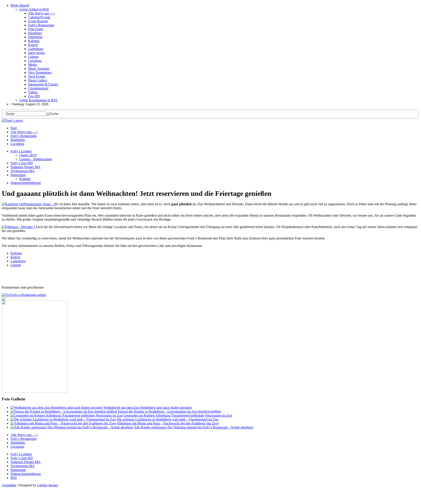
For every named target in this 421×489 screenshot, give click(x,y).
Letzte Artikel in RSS (34, 9)
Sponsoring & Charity (43, 84)
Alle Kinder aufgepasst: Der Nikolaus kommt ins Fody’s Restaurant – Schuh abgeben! (193, 427)
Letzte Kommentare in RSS (38, 100)
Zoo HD (34, 96)
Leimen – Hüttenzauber (35, 159)
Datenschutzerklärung (26, 183)
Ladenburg (35, 49)
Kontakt (24, 179)
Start (14, 128)
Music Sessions (38, 68)
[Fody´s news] (12, 120)
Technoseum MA (23, 171)
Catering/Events (39, 17)
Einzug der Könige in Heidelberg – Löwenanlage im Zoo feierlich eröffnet (169, 411)
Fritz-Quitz (35, 29)
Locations (35, 60)
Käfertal (33, 41)
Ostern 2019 (27, 155)
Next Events (36, 76)
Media (32, 64)
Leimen (33, 57)
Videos (33, 92)
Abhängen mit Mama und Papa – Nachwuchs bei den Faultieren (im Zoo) (168, 423)
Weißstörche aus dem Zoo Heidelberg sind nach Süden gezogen (147, 407)
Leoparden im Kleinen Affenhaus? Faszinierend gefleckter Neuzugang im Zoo (177, 415)
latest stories (36, 53)
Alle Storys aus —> (24, 132)
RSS (14, 478)
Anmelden (9, 485)
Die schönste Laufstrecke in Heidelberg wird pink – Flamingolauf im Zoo (167, 419)
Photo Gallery (37, 80)
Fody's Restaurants (41, 25)
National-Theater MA (26, 167)
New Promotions (40, 72)
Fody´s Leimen (21, 151)
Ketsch (33, 45)
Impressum (18, 175)
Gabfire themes (47, 485)
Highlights (35, 37)
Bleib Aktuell (20, 5)
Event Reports (38, 21)
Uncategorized (38, 88)
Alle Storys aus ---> (41, 13)
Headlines (35, 33)
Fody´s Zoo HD (22, 163)
